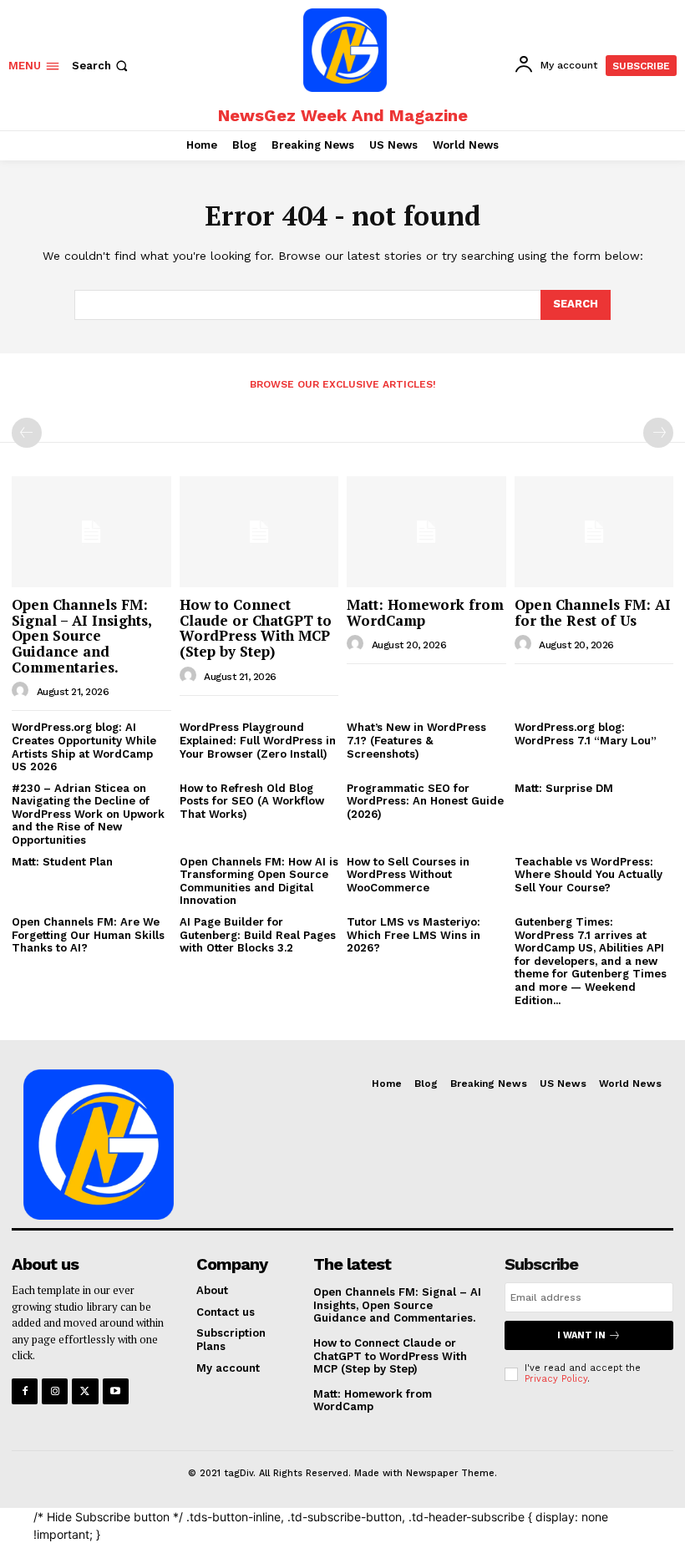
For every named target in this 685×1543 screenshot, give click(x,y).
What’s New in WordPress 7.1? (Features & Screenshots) (416, 740)
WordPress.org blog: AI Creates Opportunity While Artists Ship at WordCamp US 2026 (84, 747)
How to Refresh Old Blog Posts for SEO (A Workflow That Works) (252, 801)
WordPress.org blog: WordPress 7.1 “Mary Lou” (586, 734)
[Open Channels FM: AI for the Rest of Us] (594, 531)
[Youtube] (116, 1391)
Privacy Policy (556, 1378)
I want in (581, 1335)
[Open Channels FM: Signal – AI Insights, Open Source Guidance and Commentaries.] (91, 531)
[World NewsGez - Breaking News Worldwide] (344, 50)
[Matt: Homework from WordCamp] (426, 531)
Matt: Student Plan (62, 861)
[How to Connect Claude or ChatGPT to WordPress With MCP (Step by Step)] (259, 531)
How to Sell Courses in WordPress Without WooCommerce (408, 874)
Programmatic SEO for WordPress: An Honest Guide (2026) (425, 801)
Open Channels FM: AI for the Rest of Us (593, 612)
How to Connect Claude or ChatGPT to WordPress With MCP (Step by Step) (256, 628)
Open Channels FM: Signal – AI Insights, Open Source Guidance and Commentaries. (82, 636)
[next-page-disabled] (658, 433)
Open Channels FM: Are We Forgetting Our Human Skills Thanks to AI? (88, 935)
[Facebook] (25, 1391)
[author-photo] (22, 691)
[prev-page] (27, 433)
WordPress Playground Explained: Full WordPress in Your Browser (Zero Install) (258, 740)
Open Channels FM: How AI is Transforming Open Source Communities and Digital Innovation (259, 881)
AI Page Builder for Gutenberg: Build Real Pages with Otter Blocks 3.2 (258, 935)
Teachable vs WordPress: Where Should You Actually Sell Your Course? (588, 874)
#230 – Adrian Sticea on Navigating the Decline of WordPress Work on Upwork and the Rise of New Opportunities (88, 814)
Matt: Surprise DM (564, 788)
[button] (101, 65)
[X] (85, 1391)
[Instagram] (55, 1391)
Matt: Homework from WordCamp (425, 612)
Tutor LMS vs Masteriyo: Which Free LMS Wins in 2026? (413, 935)
